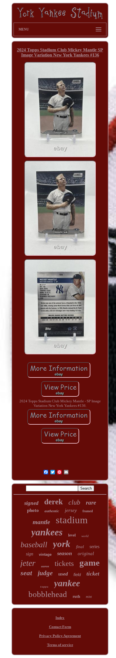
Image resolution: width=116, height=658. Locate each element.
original (86, 553)
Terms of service (60, 645)
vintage (45, 554)
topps (44, 586)
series (94, 546)
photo (33, 510)
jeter (27, 563)
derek (53, 502)
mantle (41, 521)
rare (91, 502)
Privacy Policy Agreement (60, 636)
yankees (47, 532)
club (74, 502)
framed (87, 511)
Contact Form (60, 627)
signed (31, 503)
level (72, 535)
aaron (45, 566)
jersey (71, 510)
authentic (51, 511)
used (63, 574)
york (61, 544)
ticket (92, 573)
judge (45, 573)
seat (26, 573)
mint (89, 597)
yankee (67, 583)
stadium (72, 519)
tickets (64, 563)
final (80, 546)
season (64, 553)
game (89, 563)
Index (59, 618)
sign (29, 553)
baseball (34, 544)
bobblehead (47, 594)
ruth (76, 596)
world (85, 536)
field (77, 574)
